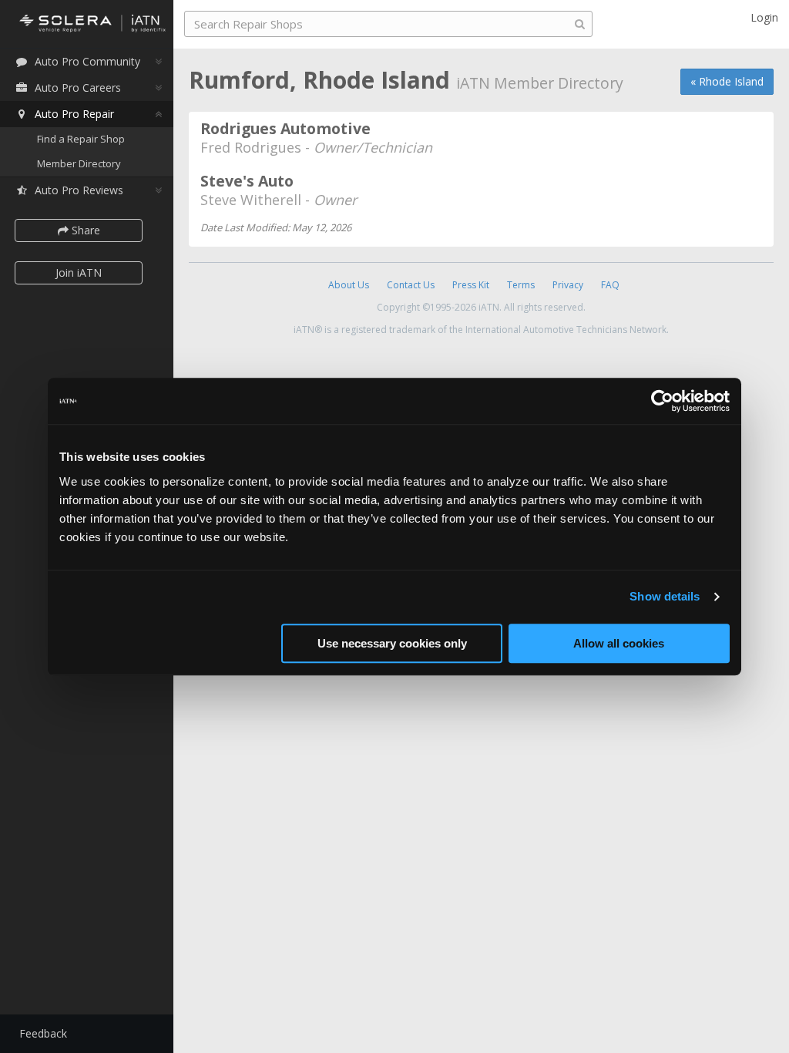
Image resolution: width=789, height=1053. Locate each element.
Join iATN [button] (78, 272)
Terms (521, 284)
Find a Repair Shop (81, 139)
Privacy (567, 284)
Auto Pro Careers (78, 87)
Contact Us (411, 284)
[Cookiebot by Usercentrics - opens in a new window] (662, 400)
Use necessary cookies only (392, 643)
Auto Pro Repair (74, 113)
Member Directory (79, 163)
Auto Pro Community (87, 61)
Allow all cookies (618, 643)
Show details (665, 596)
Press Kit (470, 284)
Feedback (43, 1033)
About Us (348, 284)
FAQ (610, 284)
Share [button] (84, 230)
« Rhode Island (727, 81)
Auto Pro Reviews (79, 190)
